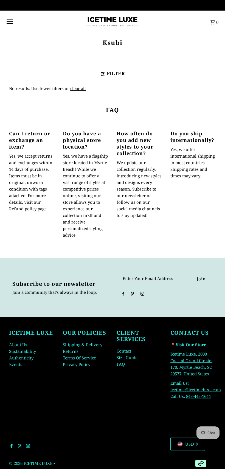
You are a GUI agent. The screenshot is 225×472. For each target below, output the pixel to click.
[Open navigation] (44, 22)
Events (15, 364)
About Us (18, 344)
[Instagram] (142, 294)
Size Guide (127, 357)
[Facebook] (123, 294)
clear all (78, 88)
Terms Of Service (79, 358)
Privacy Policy (76, 364)
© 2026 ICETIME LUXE (31, 463)
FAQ (121, 364)
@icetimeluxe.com (203, 389)
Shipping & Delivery (82, 344)
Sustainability (22, 351)
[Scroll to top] (213, 457)
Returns (70, 351)
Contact (124, 351)
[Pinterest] (132, 294)
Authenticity (21, 358)
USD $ (191, 444)
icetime (177, 389)
